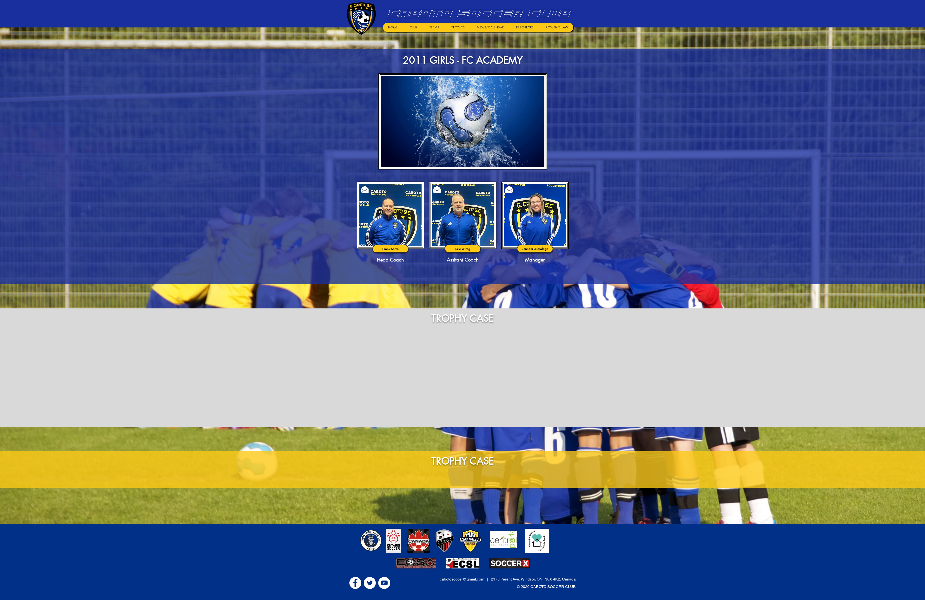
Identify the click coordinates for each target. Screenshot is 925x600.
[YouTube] (384, 583)
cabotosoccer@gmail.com (462, 579)
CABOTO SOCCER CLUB (477, 13)
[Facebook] (355, 583)
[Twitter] (370, 583)
